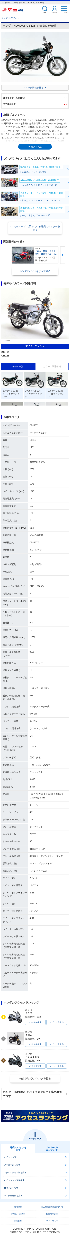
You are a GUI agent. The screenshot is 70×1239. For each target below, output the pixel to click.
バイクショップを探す (14, 1180)
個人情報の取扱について (52, 1207)
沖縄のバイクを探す (18, 1148)
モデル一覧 (17, 366)
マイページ (54, 12)
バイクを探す (35, 1022)
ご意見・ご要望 (18, 1214)
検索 (44, 12)
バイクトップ (10, 1157)
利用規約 (18, 1207)
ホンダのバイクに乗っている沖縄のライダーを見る (35, 228)
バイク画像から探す (13, 1195)
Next (62, 255)
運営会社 (18, 1221)
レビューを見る (56, 1022)
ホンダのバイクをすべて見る (35, 271)
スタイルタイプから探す (15, 1172)
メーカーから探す (12, 1165)
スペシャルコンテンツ (52, 1148)
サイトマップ (52, 1221)
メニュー (64, 12)
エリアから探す (11, 1188)
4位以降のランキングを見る (35, 1078)
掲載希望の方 (52, 1214)
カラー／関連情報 (52, 366)
